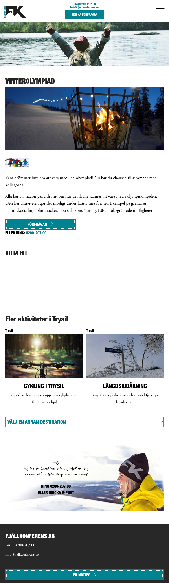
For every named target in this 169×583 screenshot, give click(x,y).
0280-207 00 (36, 232)
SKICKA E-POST (61, 492)
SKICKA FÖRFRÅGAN (84, 14)
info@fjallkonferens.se (84, 7)
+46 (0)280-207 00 (20, 546)
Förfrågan (37, 224)
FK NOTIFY (81, 574)
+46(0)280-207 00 (84, 4)
